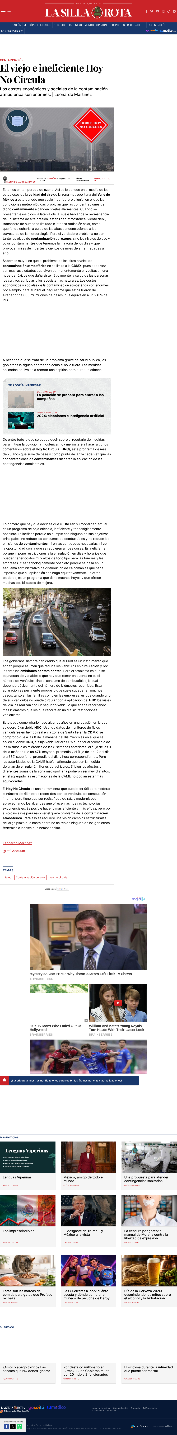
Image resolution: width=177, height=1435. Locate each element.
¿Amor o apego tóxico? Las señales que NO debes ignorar (26, 1369)
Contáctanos (98, 1410)
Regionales (134, 25)
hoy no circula (58, 877)
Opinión (101, 25)
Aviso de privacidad (101, 1408)
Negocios (60, 25)
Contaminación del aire (30, 877)
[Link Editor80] (168, 1426)
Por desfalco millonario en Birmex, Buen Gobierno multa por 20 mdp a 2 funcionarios (86, 1371)
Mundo (89, 25)
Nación (16, 25)
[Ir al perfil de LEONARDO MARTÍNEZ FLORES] (5, 178)
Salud (7, 877)
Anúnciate (112, 1410)
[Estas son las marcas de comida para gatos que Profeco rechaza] (27, 1270)
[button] (6, 1426)
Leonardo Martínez (17, 843)
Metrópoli (31, 25)
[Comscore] (139, 1426)
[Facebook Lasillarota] (147, 11)
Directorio (135, 1408)
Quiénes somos (150, 1408)
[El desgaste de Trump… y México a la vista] (88, 1210)
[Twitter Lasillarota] (151, 11)
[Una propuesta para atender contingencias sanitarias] (149, 1157)
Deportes (118, 25)
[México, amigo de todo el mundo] (88, 1157)
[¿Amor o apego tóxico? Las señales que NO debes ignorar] (27, 1347)
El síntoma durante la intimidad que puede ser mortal (148, 1369)
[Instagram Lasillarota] (163, 11)
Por (19, 182)
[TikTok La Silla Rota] (168, 11)
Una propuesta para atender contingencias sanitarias (146, 1179)
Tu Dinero (75, 25)
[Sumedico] (168, 30)
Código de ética (120, 1408)
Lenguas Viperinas (17, 1177)
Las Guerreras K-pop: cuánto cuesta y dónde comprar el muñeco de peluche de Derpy (86, 1294)
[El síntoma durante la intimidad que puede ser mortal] (149, 1347)
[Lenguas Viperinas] (27, 1157)
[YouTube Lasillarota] (157, 11)
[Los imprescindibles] (27, 1210)
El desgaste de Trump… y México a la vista (83, 1233)
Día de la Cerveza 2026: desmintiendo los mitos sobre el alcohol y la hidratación (147, 1294)
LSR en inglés (156, 25)
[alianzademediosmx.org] (14, 1411)
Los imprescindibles (18, 1231)
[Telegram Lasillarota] (174, 11)
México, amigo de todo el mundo (83, 1179)
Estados (45, 25)
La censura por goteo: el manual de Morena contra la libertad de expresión (146, 1234)
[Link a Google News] (63, 889)
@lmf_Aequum (14, 851)
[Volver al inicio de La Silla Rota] (13, 1407)
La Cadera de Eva (12, 30)
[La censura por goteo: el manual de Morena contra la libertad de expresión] (149, 1210)
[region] (88, 47)
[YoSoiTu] (152, 31)
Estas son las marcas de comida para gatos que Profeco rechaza (27, 1294)
